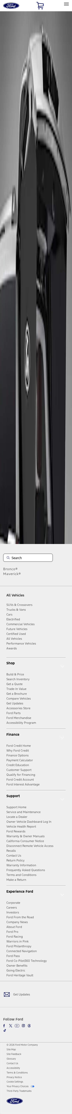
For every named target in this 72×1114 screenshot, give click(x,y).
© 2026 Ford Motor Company (22, 1044)
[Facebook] (4, 1025)
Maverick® (12, 574)
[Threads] (29, 1025)
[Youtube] (17, 1025)
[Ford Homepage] (15, 1103)
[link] (11, 1049)
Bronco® (10, 569)
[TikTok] (4, 1030)
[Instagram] (23, 1025)
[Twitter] (10, 1025)
